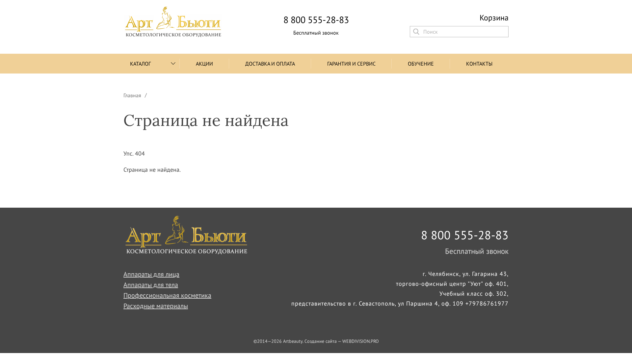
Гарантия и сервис (351, 63)
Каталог (140, 63)
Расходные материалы (155, 306)
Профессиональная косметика (167, 295)
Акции (204, 63)
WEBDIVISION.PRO (360, 341)
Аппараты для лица (151, 274)
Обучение (421, 63)
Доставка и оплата (270, 63)
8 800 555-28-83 (316, 19)
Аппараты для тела (150, 285)
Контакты (479, 63)
